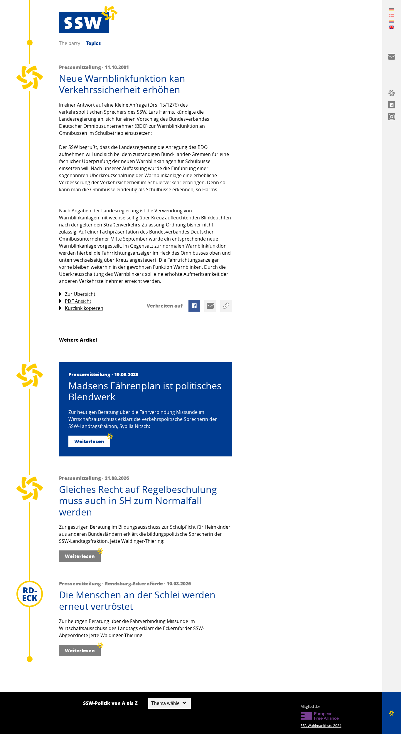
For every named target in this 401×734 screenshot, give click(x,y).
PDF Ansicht (78, 301)
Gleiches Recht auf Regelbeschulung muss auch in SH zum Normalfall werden (138, 501)
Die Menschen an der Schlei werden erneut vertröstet (137, 600)
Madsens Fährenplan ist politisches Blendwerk (144, 391)
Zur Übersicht (80, 294)
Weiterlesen (89, 441)
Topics (93, 43)
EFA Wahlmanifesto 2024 (321, 725)
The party (69, 43)
